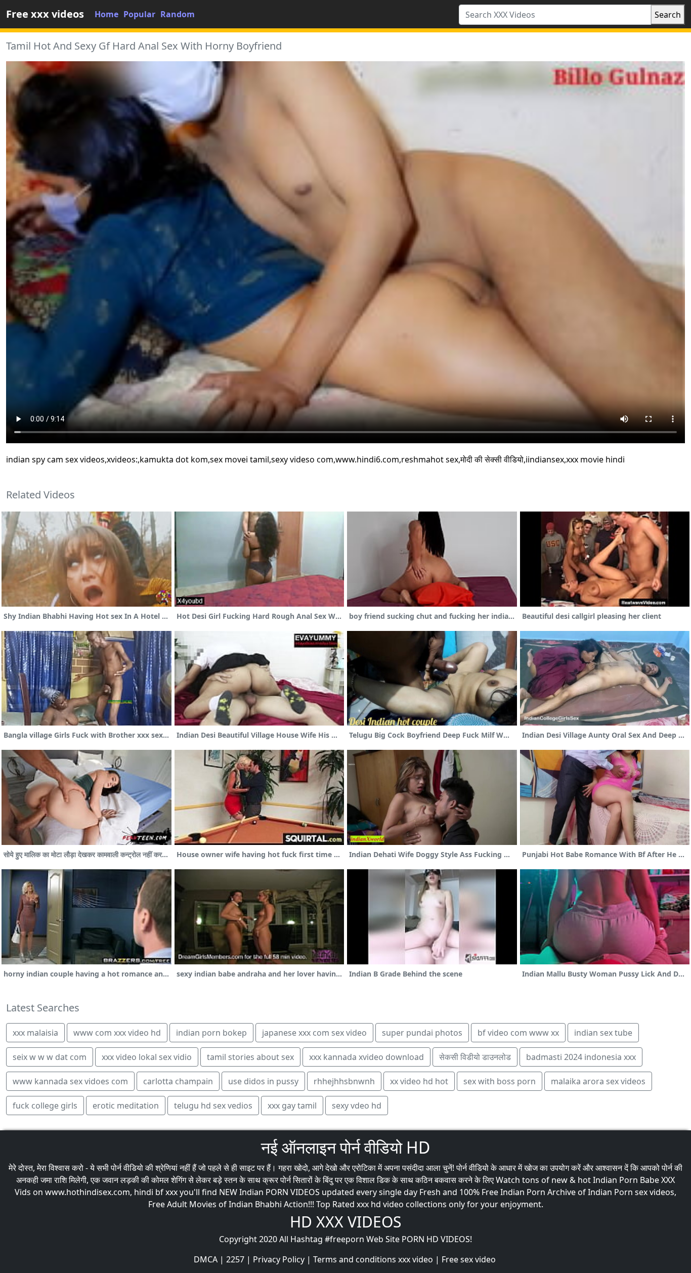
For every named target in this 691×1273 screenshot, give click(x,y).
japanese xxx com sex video (314, 1032)
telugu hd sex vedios (213, 1105)
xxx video (415, 1259)
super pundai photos (422, 1032)
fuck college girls (45, 1105)
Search (668, 14)
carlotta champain (178, 1081)
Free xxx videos (45, 14)
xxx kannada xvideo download (366, 1057)
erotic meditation (126, 1105)
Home (106, 14)
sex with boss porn (499, 1081)
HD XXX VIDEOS (345, 1221)
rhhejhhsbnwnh (344, 1081)
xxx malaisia (35, 1032)
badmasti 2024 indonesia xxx (581, 1057)
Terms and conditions (354, 1259)
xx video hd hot (419, 1081)
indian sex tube (603, 1032)
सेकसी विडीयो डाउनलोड (475, 1057)
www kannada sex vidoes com (70, 1081)
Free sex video (469, 1259)
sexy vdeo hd (356, 1105)
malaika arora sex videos (598, 1081)
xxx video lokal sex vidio (147, 1057)
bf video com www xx (518, 1032)
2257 (235, 1259)
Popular (139, 14)
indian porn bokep (211, 1032)
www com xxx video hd (117, 1032)
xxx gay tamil (292, 1105)
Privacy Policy (279, 1259)
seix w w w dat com (50, 1057)
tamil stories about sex (250, 1057)
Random (177, 14)
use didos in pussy (263, 1081)
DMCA (206, 1259)
